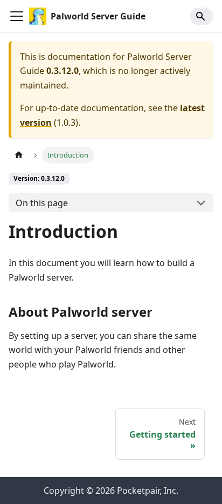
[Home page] (19, 155)
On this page (42, 203)
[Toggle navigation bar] (17, 16)
